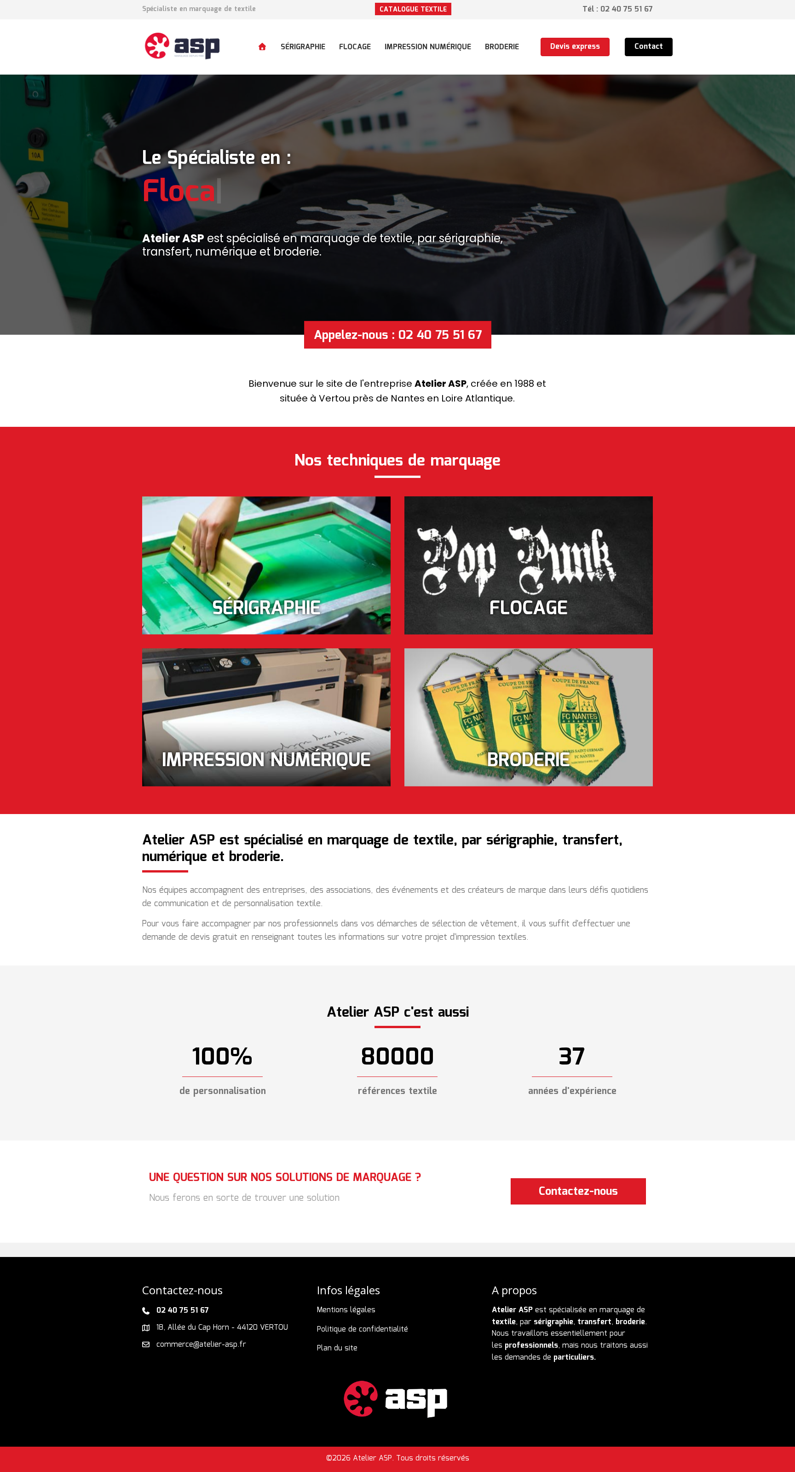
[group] (222, 1058)
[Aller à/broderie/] (528, 717)
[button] (413, 9)
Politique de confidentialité (362, 1329)
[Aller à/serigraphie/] (266, 565)
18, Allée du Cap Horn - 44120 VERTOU (222, 1327)
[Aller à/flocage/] (528, 565)
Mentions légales (346, 1310)
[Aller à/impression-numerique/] (266, 717)
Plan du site (337, 1348)
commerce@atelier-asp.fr (201, 1344)
